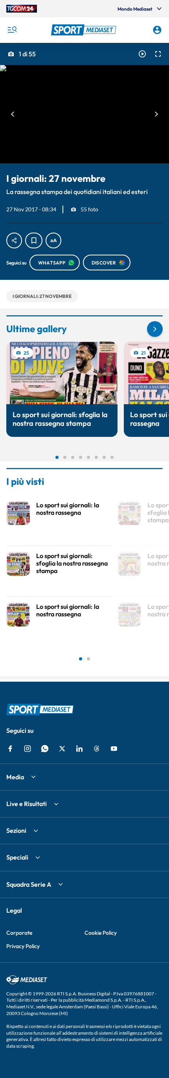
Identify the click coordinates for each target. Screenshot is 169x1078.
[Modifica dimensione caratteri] (53, 240)
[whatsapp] (45, 749)
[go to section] (155, 329)
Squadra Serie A (28, 884)
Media (15, 777)
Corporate (19, 932)
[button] (84, 30)
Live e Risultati (26, 804)
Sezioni (16, 830)
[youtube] (114, 749)
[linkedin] (79, 749)
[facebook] (10, 749)
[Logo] (84, 30)
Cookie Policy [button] (100, 932)
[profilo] (157, 29)
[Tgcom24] (21, 9)
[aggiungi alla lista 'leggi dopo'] (33, 240)
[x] (62, 749)
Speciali (17, 857)
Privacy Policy (23, 946)
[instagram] (27, 749)
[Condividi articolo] (14, 240)
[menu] (11, 29)
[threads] (97, 749)
